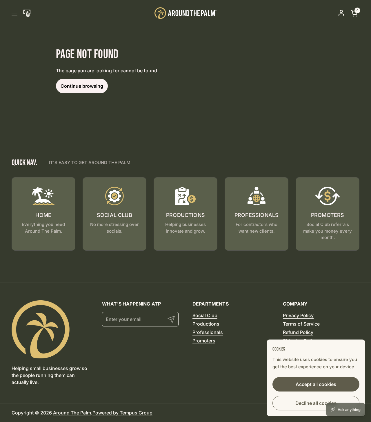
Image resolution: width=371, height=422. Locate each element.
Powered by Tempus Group (122, 413)
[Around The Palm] (185, 13)
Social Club (204, 315)
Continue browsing (82, 86)
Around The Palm (72, 413)
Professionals (207, 332)
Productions (205, 324)
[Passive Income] (26, 13)
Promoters (203, 341)
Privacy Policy (298, 315)
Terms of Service (301, 324)
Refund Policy (298, 332)
